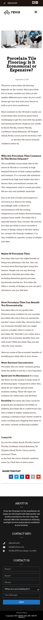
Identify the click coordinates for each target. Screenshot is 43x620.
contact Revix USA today (28, 454)
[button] (36, 12)
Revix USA (6, 140)
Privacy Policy (21, 613)
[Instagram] (36, 2)
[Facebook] (33, 2)
